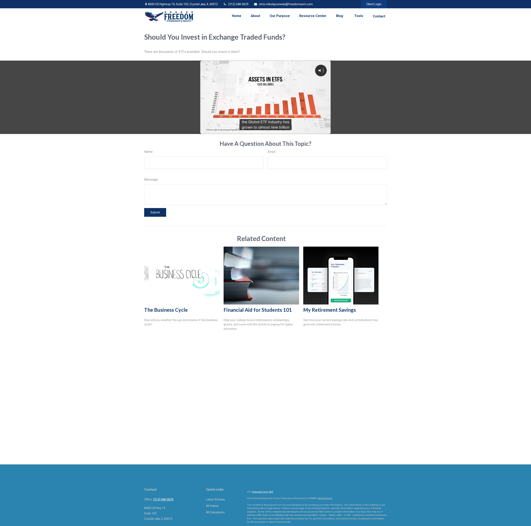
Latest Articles (215, 499)
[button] (236, 16)
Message (151, 179)
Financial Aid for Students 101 (258, 310)
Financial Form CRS (262, 492)
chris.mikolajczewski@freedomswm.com (286, 4)
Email (271, 152)
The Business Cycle (166, 310)
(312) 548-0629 (238, 4)
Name (148, 152)
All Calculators (215, 512)
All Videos (212, 506)
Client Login (373, 4)
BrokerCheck (325, 498)
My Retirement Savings (329, 310)
